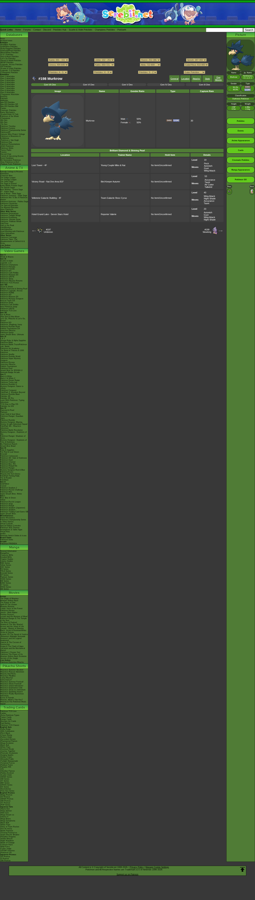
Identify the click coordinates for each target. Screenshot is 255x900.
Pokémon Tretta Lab (8, 382)
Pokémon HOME (7, 293)
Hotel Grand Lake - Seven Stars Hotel (50, 214)
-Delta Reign (5, 729)
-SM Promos (5, 801)
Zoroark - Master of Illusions (12, 628)
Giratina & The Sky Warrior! (11, 624)
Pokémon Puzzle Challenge (11, 490)
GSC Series (5, 567)
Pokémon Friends (7, 269)
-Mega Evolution (7, 743)
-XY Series (4, 781)
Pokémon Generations (9, 213)
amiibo (3, 534)
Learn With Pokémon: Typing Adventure (12, 401)
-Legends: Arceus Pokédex (11, 65)
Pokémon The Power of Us (11, 654)
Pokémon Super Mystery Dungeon (10, 359)
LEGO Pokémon (7, 146)
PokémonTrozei (6, 472)
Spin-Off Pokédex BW (9, 106)
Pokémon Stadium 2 (8, 488)
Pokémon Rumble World (10, 356)
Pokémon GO (5, 271)
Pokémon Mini (6, 492)
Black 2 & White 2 (7, 378)
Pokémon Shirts (6, 148)
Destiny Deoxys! (7, 614)
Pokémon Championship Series (13, 130)
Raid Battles (5, 723)
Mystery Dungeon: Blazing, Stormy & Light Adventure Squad (13, 423)
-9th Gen (3, 120)
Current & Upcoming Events (12, 156)
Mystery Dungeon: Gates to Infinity (11, 387)
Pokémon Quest (7, 333)
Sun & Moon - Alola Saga (10, 194)
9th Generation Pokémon (10, 160)
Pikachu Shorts (14, 666)
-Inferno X (4, 817)
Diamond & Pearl (7, 410)
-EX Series (4, 787)
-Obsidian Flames (7, 771)
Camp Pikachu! (6, 678)
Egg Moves (218, 78)
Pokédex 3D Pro (7, 398)
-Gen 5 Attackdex (7, 84)
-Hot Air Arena (6, 829)
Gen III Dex (204, 84)
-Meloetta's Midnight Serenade (12, 636)
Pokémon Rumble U (8, 384)
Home (18, 29)
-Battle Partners (6, 831)
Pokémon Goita (6, 540)
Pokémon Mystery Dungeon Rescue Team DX (11, 300)
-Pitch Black (5, 733)
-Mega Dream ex (7, 815)
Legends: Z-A (5, 263)
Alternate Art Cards (8, 721)
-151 (2, 769)
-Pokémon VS (6, 853)
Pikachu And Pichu (8, 674)
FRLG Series (5, 571)
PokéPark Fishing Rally (10, 476)
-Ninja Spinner (6, 811)
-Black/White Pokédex (9, 53)
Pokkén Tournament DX (10, 329)
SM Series (4, 589)
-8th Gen (3, 122)
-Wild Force (5, 847)
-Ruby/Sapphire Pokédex (10, 49)
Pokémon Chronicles (8, 203)
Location (185, 78)
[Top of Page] (242, 869)
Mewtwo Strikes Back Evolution (13, 656)
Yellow (2, 500)
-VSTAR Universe (7, 851)
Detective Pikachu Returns (11, 281)
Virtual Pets (5, 532)
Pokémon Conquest (8, 390)
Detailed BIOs (6, 557)
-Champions (5, 118)
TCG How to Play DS (9, 404)
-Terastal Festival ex (8, 833)
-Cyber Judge (5, 849)
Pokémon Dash (6, 460)
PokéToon (4, 223)
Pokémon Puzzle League (10, 502)
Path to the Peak (7, 225)
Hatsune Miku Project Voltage (12, 134)
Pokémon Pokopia (7, 267)
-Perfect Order (6, 737)
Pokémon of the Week (9, 116)
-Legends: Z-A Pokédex (10, 70)
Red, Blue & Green (8, 498)
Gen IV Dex (166, 84)
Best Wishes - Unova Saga (11, 190)
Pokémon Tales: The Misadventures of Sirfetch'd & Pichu (12, 241)
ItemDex (3, 96)
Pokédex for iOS (7, 406)
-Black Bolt (4, 745)
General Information (8, 551)
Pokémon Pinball (7, 506)
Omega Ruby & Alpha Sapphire (13, 340)
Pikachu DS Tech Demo (10, 474)
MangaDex (4, 553)
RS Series (4, 569)
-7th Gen (3, 124)
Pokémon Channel (7, 462)
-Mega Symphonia (7, 821)
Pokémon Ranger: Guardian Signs (11, 417)
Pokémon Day (6, 142)
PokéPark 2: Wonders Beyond (12, 392)
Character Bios (6, 176)
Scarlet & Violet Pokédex (80, 29)
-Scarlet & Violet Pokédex (10, 68)
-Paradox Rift (5, 767)
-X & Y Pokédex (6, 55)
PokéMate (4, 480)
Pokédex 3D (5, 396)
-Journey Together (7, 751)
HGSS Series (5, 579)
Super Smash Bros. (8, 514)
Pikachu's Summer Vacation (11, 670)
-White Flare (5, 747)
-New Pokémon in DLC (9, 162)
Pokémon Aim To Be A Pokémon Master (13, 199)
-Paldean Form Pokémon (10, 164)
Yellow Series (5, 565)
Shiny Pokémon (6, 209)
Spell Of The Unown (8, 605)
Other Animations (7, 233)
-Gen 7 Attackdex (7, 88)
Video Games (14, 251)
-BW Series (5, 783)
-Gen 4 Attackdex (7, 82)
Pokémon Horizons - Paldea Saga (14, 201)
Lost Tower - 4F (39, 165)
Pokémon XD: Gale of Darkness (13, 458)
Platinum (3, 412)
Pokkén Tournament (8, 366)
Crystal (3, 486)
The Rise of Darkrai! (8, 622)
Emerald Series (6, 573)
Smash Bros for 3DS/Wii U (11, 370)
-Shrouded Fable (7, 759)
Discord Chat (5, 154)
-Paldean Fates (6, 765)
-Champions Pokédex (9, 72)
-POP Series (5, 805)
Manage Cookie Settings (157, 867)
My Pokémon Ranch (8, 444)
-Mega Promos (6, 795)
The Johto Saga (6, 182)
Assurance (210, 180)
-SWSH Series (6, 777)
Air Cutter (209, 184)
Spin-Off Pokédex (7, 102)
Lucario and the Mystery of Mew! (14, 616)
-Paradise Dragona (8, 837)
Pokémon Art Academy (9, 348)
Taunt (207, 182)
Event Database (7, 158)
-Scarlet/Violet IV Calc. (9, 114)
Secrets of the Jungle (9, 658)
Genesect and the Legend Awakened (11, 639)
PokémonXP (5, 132)
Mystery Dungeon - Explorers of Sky (13, 433)
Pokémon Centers (7, 128)
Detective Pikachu (7, 331)
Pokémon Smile (6, 303)
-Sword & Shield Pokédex (10, 61)
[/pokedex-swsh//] (127, 68)
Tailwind (208, 187)
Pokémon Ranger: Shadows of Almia (13, 437)
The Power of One (7, 603)
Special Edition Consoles (10, 526)
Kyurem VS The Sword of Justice (14, 634)
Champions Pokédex (105, 29)
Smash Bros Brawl (8, 446)
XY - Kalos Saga (7, 192)
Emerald (3, 454)
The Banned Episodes (9, 207)
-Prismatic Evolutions (9, 753)
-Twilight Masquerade (9, 761)
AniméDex (4, 174)
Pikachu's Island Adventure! (11, 686)
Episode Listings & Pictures (11, 172)
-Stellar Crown (6, 757)
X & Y (2, 338)
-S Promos (4, 859)
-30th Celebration (7, 731)
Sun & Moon (5, 315)
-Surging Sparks (6, 755)
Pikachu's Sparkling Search (11, 692)
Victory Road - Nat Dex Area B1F (48, 181)
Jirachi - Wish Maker (8, 612)
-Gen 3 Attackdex (7, 80)
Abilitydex (4, 100)
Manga (14, 547)
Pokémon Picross (7, 362)
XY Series (4, 585)
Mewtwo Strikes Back (9, 601)
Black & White (6, 376)
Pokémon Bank (6, 342)
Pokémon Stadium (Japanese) (12, 508)
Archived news (6, 41)
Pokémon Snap (6, 504)
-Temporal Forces (7, 763)
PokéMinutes (5, 227)
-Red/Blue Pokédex (8, 45)
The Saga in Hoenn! (8, 184)
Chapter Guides (6, 559)
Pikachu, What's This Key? (11, 700)
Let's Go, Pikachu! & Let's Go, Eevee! (13, 320)
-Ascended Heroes (8, 739)
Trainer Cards (6, 717)
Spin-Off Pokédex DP (9, 104)
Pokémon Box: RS (8, 464)
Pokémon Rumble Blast (10, 394)
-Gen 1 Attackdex (7, 76)
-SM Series (4, 779)
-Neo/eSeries (5, 789)
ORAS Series (5, 587)
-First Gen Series (7, 791)
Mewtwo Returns (7, 607)
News (2, 39)
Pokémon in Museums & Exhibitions (10, 137)
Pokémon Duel (6, 368)
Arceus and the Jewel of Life (12, 626)
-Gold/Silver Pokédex (9, 47)
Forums (27, 29)
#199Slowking (207, 230)
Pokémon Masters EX (9, 275)
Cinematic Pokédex (8, 110)
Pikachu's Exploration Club (11, 688)
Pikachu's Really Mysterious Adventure (12, 695)
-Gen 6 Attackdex (7, 86)
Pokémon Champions (9, 265)
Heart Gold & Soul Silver (10, 414)
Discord (47, 29)
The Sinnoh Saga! (7, 188)
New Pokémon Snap (8, 307)
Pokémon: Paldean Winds (11, 221)
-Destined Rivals (7, 749)
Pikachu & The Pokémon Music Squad (13, 703)
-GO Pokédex (5, 67)
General (174, 78)
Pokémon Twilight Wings (10, 215)
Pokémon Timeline (8, 126)
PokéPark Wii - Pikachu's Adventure (10, 427)
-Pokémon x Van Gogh (9, 140)
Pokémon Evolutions (8, 217)
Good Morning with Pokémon (12, 231)
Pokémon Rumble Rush (10, 327)
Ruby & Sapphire (7, 450)
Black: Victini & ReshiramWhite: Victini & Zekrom (13, 631)
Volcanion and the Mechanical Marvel (12, 649)
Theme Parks (5, 150)
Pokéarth (121, 29)
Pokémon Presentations (10, 144)
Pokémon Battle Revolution (11, 430)
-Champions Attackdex (9, 94)
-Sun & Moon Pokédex (9, 57)
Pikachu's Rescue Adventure (12, 672)
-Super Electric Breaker (9, 835)
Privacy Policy (137, 867)
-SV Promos (5, 797)
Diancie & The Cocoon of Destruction (10, 643)
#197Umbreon (48, 230)
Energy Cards (6, 719)
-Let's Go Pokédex (8, 59)
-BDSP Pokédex (7, 63)
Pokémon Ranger (7, 468)
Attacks (196, 78)
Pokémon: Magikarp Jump (11, 325)
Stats (207, 78)
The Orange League (8, 180)
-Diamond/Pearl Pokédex (10, 51)
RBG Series (5, 563)
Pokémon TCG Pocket (9, 283)
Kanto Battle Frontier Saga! (11, 186)
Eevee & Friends (7, 698)
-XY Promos (5, 803)
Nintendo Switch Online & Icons (13, 536)
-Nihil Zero (4, 813)
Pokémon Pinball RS (8, 466)
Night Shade (210, 198)
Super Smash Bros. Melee (11, 494)
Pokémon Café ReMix (9, 273)
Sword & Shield (6, 287)
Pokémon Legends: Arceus (11, 291)
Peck (206, 163)
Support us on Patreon (127, 874)
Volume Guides (6, 561)
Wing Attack (209, 170)
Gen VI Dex (88, 84)
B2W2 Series (5, 583)
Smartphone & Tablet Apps (11, 530)
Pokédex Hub (59, 29)
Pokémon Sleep (6, 279)
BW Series (4, 581)
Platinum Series (6, 577)
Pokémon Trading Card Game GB (14, 512)
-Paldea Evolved (7, 773)
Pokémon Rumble (7, 420)
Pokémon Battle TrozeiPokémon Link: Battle (13, 345)
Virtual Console (6, 524)
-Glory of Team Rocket (9, 827)
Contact (37, 29)
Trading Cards (14, 707)
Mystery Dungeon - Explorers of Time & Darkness (13, 441)
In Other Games (7, 522)
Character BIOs (6, 555)
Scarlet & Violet (6, 261)
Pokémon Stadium (7, 510)
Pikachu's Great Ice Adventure (13, 690)
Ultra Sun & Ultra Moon (10, 317)
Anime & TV (14, 167)
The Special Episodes (9, 205)
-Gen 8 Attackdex (7, 90)
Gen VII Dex (50, 84)
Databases (14, 34)
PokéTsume (5, 247)
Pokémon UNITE (7, 277)
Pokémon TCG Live (8, 311)
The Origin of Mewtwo (9, 599)
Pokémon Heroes (7, 610)
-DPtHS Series (6, 785)
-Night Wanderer (7, 841)
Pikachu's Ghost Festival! (11, 684)
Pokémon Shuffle (7, 354)
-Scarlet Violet (6, 775)
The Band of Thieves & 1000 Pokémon (12, 351)
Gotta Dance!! (6, 680)
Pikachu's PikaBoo (8, 676)
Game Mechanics (7, 112)
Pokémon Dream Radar (10, 380)
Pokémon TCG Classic (9, 725)
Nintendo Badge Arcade (10, 372)
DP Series (4, 575)
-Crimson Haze (6, 845)
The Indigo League (8, 178)
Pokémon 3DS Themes (10, 528)
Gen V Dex (127, 84)
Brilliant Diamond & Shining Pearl (13, 289)
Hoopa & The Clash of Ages (12, 646)
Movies (14, 592)
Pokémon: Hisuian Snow (10, 219)
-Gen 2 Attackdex (7, 78)
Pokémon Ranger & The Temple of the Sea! (13, 619)
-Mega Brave (5, 819)
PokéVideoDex (6, 229)
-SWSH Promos (6, 799)
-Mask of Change (7, 843)
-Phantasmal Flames (8, 741)
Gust (206, 168)
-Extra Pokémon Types (9, 715)
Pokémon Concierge (8, 237)
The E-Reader (6, 478)
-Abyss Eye (5, 809)
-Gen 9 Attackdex (7, 92)
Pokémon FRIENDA (8, 544)
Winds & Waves (7, 257)
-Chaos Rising (6, 735)
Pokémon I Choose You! (10, 652)
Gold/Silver (4, 484)
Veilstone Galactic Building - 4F (46, 198)
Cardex (3, 108)
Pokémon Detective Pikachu (12, 662)
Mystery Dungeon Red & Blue (12, 470)
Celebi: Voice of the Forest (11, 608)
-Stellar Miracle (6, 839)
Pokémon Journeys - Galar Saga (13, 196)
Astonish (208, 166)
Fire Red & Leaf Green (9, 452)
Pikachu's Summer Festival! (12, 682)
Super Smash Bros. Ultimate (12, 335)
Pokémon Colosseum (9, 456)
